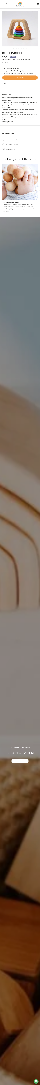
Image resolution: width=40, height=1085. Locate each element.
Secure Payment (11, 149)
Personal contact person (14, 140)
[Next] (37, 48)
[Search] (6, 4)
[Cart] (37, 4)
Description (6, 94)
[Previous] (3, 48)
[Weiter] (38, 189)
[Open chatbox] (36, 1081)
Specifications (7, 128)
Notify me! (20, 77)
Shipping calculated (16, 59)
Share (4, 83)
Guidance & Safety (9, 133)
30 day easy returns (12, 144)
